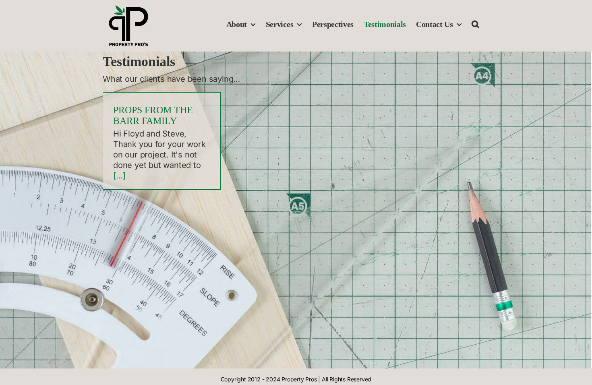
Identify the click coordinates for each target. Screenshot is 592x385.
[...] (119, 175)
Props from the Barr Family (153, 115)
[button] (475, 24)
